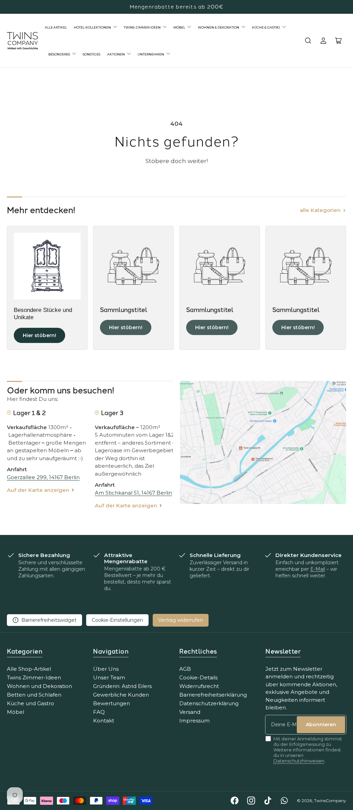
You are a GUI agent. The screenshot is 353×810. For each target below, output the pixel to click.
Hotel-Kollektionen (92, 27)
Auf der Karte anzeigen (38, 490)
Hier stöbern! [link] (125, 327)
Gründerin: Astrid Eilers (122, 686)
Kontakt (103, 720)
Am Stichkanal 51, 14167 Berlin (133, 492)
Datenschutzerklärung (209, 703)
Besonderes (59, 54)
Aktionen (116, 54)
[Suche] (308, 40)
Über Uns (106, 669)
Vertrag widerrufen (180, 620)
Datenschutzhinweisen (298, 760)
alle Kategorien (320, 210)
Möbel (179, 27)
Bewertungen (111, 703)
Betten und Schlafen (34, 694)
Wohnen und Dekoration (39, 686)
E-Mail (317, 569)
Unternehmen (151, 54)
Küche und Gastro (30, 703)
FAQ (99, 712)
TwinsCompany (330, 800)
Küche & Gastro (266, 27)
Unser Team (109, 677)
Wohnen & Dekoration (218, 27)
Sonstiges (91, 54)
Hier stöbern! (39, 335)
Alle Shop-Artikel (29, 669)
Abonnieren (321, 724)
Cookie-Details (198, 677)
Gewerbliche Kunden (121, 694)
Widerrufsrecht (199, 686)
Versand (189, 712)
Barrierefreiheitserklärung (213, 694)
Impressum (194, 720)
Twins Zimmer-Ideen (34, 677)
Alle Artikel (56, 27)
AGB (185, 669)
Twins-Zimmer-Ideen (142, 27)
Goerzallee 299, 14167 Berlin (43, 477)
